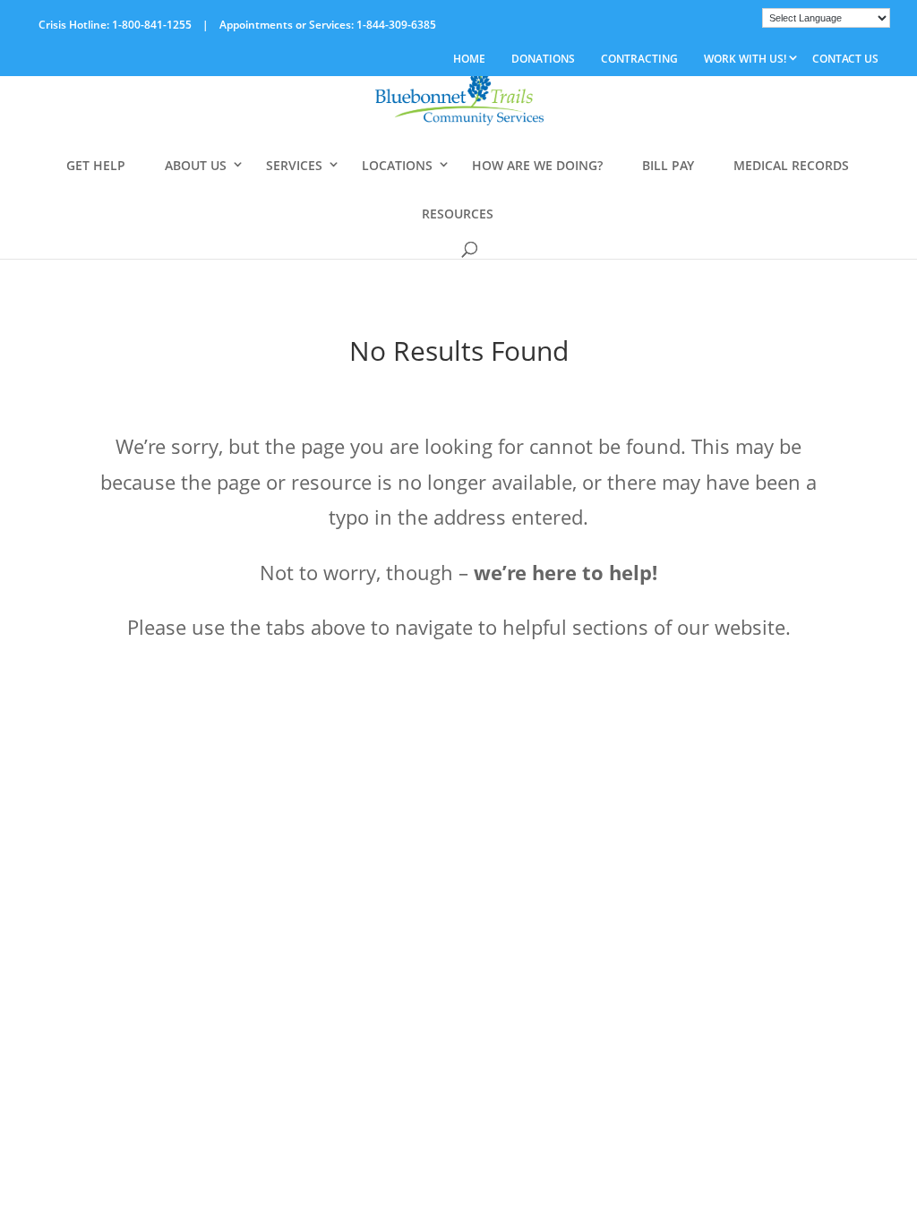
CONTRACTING (639, 58)
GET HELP (95, 165)
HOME (469, 58)
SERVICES (294, 165)
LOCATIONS (397, 165)
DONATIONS (543, 58)
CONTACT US (845, 58)
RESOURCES (457, 213)
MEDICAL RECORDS (791, 165)
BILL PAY (668, 165)
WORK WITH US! (745, 58)
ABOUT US (196, 165)
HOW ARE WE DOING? (537, 165)
